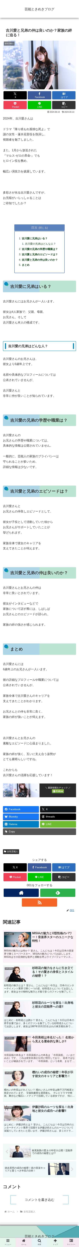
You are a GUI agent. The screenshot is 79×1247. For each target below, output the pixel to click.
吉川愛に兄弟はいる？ (35, 238)
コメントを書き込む (39, 1200)
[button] (64, 105)
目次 (34, 227)
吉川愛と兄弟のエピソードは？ (40, 254)
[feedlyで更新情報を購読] (57, 893)
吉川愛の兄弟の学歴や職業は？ (40, 249)
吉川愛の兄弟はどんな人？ (40, 243)
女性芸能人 (12, 851)
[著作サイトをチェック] (21, 893)
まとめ (26, 264)
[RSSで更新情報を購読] (39, 902)
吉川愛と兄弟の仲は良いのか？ (40, 259)
